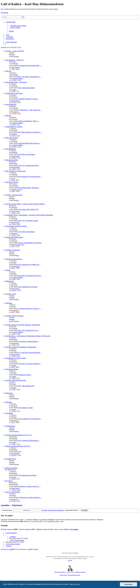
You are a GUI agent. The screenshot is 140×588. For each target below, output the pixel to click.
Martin (14, 365)
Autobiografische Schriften (13, 126)
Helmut (14, 134)
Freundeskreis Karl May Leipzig (15, 358)
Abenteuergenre (10, 426)
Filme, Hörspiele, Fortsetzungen (15, 171)
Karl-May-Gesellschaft (12, 250)
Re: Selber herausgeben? (27, 88)
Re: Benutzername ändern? (28, 475)
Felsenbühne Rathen (11, 369)
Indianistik (8, 402)
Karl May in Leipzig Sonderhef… (30, 364)
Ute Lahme (74, 529)
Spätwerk (8, 115)
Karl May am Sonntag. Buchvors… (30, 276)
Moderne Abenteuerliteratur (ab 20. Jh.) (17, 446)
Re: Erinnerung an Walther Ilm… (30, 264)
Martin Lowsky (17, 189)
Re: (20, 452)
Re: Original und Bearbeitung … (29, 440)
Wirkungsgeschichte (11, 160)
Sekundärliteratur (10, 149)
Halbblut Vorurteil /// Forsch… (29, 99)
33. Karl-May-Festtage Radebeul (29, 352)
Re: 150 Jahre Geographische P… (30, 77)
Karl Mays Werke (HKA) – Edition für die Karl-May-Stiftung (25, 204)
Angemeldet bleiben (71, 510)
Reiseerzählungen (10, 104)
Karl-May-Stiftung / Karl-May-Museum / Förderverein (22, 325)
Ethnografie (9, 393)
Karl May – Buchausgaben (13, 195)
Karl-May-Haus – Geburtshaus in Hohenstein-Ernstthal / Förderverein (27, 336)
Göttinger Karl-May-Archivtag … (30, 308)
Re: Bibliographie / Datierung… (29, 188)
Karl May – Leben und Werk (14, 51)
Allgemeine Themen (11, 182)
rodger (14, 89)
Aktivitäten (8, 303)
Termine (7, 270)
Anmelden (5, 505)
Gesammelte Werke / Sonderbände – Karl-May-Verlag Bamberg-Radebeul (29, 215)
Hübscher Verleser (25, 375)
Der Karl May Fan (18, 244)
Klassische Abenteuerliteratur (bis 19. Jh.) (18, 435)
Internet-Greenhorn (11, 468)
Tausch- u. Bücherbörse (12, 492)
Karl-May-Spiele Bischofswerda (15, 380)
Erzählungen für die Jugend (14, 93)
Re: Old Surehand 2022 (26, 386)
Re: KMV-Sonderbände (27, 232)
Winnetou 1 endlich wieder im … (30, 486)
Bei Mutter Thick (10, 459)
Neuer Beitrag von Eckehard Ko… (30, 419)
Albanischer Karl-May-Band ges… (30, 497)
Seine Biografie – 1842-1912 (14, 60)
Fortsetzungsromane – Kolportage (16, 82)
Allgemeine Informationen (13, 259)
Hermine (15, 233)
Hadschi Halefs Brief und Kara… (30, 143)
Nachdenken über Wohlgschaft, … (30, 65)
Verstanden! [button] (128, 584)
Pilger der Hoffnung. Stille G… (29, 121)
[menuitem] (17, 26)
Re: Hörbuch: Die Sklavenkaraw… (30, 176)
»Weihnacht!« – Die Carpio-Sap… (30, 110)
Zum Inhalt (4, 12)
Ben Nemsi (15, 67)
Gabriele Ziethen (17, 78)
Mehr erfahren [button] (75, 584)
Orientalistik (9, 413)
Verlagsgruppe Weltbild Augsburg (16, 226)
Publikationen (9, 281)
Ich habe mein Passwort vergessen (53, 510)
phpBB (11, 549)
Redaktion (15, 112)
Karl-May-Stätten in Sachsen (14, 316)
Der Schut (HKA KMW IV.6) (28, 209)
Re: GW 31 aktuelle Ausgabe (28, 220)
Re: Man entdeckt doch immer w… (30, 132)
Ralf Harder (16, 167)
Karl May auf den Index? (27, 154)
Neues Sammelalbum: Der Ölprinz (30, 243)
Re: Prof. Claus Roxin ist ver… (29, 330)
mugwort (15, 499)
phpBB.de (76, 553)
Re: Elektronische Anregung (28, 287)
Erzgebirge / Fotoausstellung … (29, 341)
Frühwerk (8, 71)
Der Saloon (8, 481)
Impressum (70, 560)
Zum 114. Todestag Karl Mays (29, 165)
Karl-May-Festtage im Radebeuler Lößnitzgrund (20, 347)
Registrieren (17, 505)
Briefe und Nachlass (11, 138)
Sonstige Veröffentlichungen (14, 237)
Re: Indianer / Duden (26, 408)
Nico (13, 178)
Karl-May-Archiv (10, 294)
